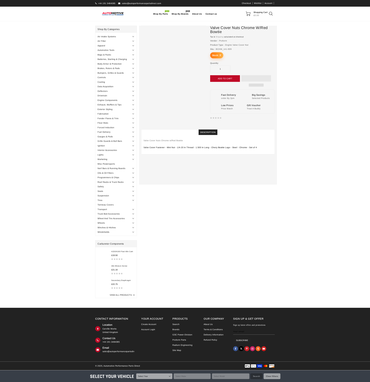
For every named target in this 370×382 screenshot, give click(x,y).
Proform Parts (179, 340)
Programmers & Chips (108, 177)
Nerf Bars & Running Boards (111, 168)
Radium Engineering (182, 345)
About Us (208, 324)
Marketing (102, 159)
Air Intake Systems (107, 36)
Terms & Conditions (213, 329)
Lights (100, 155)
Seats (100, 191)
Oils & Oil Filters (105, 173)
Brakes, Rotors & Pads (109, 68)
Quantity (214, 63)
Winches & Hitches (107, 227)
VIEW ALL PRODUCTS (121, 295)
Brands (175, 329)
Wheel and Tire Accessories (111, 218)
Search (175, 324)
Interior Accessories (107, 150)
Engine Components (108, 100)
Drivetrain (102, 95)
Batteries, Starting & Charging (112, 59)
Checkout (246, 3)
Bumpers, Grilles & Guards (111, 73)
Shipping (219, 37)
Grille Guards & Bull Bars (110, 141)
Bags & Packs (104, 55)
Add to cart (225, 78)
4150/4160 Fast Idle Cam (122, 251)
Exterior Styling (105, 109)
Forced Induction (106, 127)
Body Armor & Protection (110, 64)
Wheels (101, 223)
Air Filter (102, 41)
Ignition (101, 146)
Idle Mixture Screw (119, 266)
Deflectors (103, 91)
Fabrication (103, 114)
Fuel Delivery (104, 132)
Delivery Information (213, 334)
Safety (101, 186)
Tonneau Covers (106, 205)
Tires (100, 200)
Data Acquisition (105, 86)
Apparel (101, 45)
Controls (102, 77)
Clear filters (272, 376)
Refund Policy (210, 340)
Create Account (148, 324)
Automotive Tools (106, 50)
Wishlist (257, 3)
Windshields (103, 232)
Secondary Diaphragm (121, 280)
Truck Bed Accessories (109, 214)
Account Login (148, 329)
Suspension (103, 195)
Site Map (176, 350)
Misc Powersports (106, 164)
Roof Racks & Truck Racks (111, 182)
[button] (117, 259)
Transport (102, 209)
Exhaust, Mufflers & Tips (109, 105)
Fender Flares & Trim (108, 118)
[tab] (116, 36)
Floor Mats (103, 123)
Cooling (101, 82)
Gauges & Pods (105, 136)
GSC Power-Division (182, 334)
